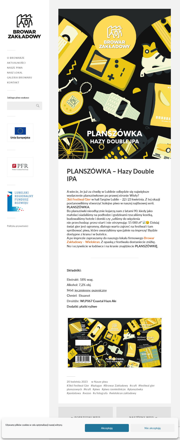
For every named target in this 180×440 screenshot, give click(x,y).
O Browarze (16, 58)
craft (134, 385)
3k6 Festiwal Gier (78, 385)
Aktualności (16, 63)
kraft (88, 389)
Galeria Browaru (19, 77)
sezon (87, 393)
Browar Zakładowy (116, 385)
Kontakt (13, 82)
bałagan (97, 385)
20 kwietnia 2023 (77, 381)
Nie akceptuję (152, 428)
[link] (79, 199)
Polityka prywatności (17, 226)
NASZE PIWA (15, 67)
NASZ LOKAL (15, 72)
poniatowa (74, 393)
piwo (97, 389)
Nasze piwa (101, 381)
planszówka (136, 389)
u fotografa (101, 393)
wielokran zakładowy (123, 393)
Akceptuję (107, 428)
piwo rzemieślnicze (114, 389)
